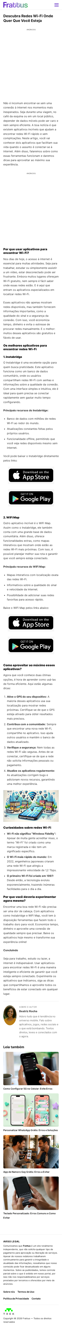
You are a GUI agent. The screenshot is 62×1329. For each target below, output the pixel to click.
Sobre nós (9, 1291)
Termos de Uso (26, 1291)
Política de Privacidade (16, 1298)
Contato (36, 1298)
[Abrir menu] (56, 4)
